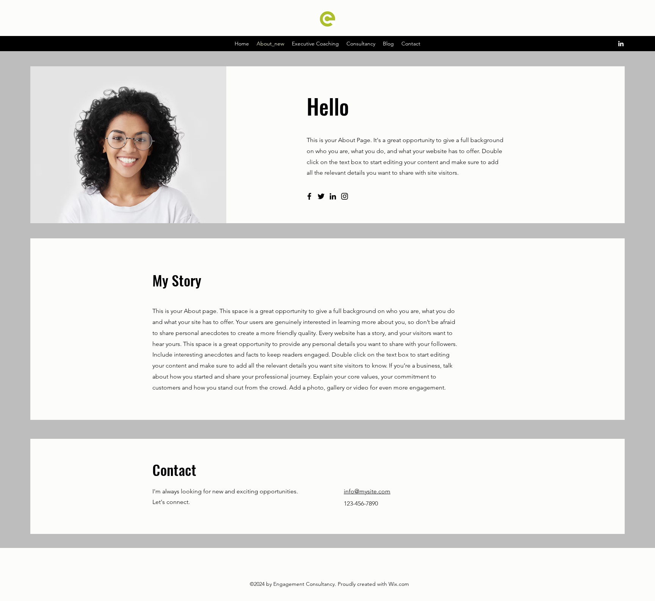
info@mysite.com (367, 491)
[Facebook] (309, 196)
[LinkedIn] (621, 43)
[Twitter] (321, 196)
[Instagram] (344, 196)
